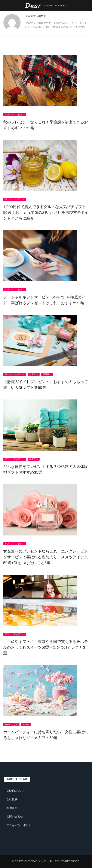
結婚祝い (33, 459)
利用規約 (12, 808)
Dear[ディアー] (39, 861)
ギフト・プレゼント (14, 115)
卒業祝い (47, 374)
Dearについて (15, 790)
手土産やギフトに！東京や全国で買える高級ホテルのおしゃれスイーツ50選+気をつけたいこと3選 (45, 647)
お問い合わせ (14, 816)
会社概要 (12, 799)
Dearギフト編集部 (35, 16)
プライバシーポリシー (20, 825)
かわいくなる (11, 724)
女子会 (26, 724)
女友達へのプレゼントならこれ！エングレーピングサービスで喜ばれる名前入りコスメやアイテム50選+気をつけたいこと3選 (45, 557)
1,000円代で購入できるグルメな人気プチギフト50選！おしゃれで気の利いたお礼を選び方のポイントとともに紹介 (45, 212)
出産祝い (33, 374)
